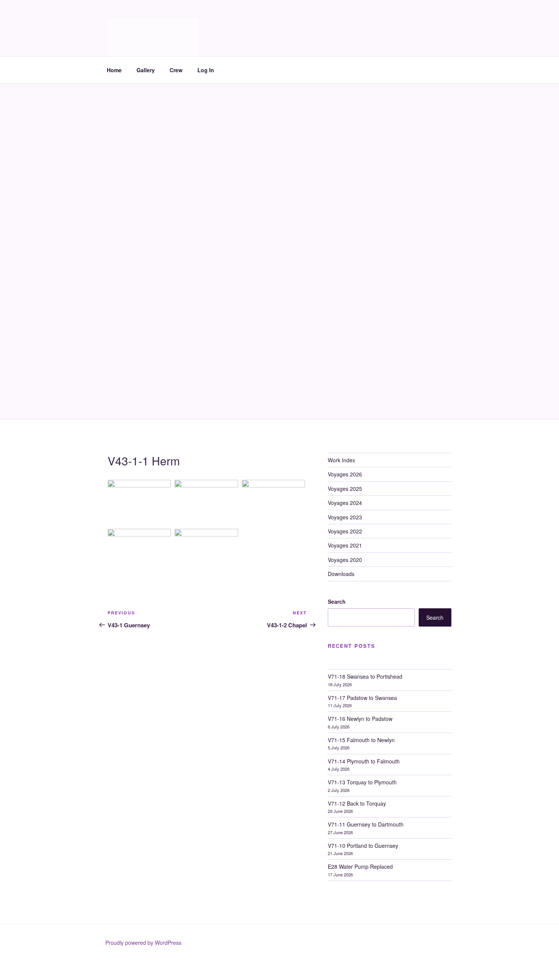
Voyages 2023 (345, 517)
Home (114, 70)
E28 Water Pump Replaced (360, 866)
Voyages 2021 (345, 545)
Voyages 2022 (345, 531)
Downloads (341, 574)
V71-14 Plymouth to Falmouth (364, 761)
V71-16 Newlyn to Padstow (360, 718)
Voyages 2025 (345, 488)
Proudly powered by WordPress (143, 942)
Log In (205, 70)
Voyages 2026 (345, 474)
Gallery (146, 70)
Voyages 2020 (345, 559)
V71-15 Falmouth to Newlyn (361, 740)
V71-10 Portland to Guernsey (363, 845)
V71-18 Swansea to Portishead (365, 676)
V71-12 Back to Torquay (357, 803)
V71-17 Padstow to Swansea (362, 697)
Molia (127, 26)
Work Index (341, 460)
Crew (176, 70)
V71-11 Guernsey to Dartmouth (365, 824)
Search (337, 601)
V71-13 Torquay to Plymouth (362, 782)
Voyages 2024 (345, 502)
